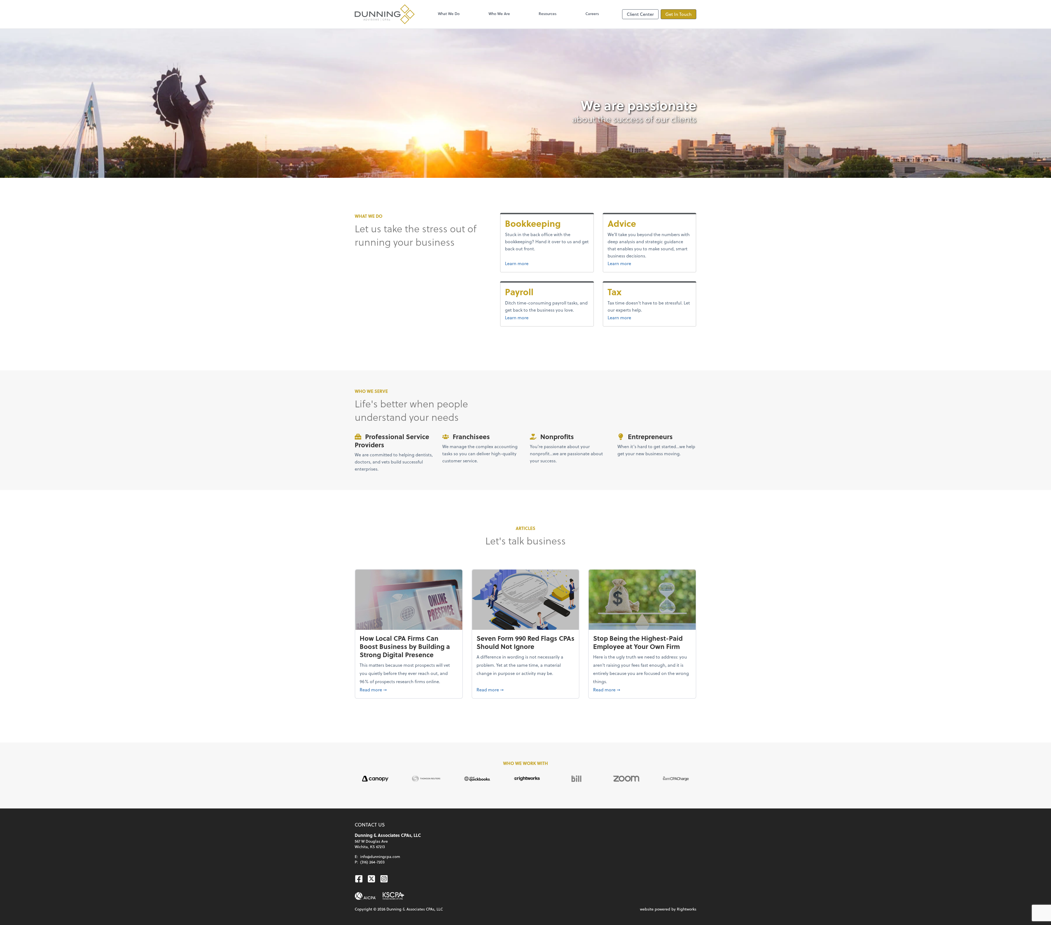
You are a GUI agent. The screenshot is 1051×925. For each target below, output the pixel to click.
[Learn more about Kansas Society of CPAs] (394, 896)
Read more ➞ (409, 689)
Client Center (640, 14)
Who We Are (499, 13)
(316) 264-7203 (372, 862)
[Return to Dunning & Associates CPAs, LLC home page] (385, 14)
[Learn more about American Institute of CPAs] (365, 896)
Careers (592, 13)
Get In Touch (678, 14)
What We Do (449, 13)
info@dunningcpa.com (380, 856)
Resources (547, 13)
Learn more (537, 263)
